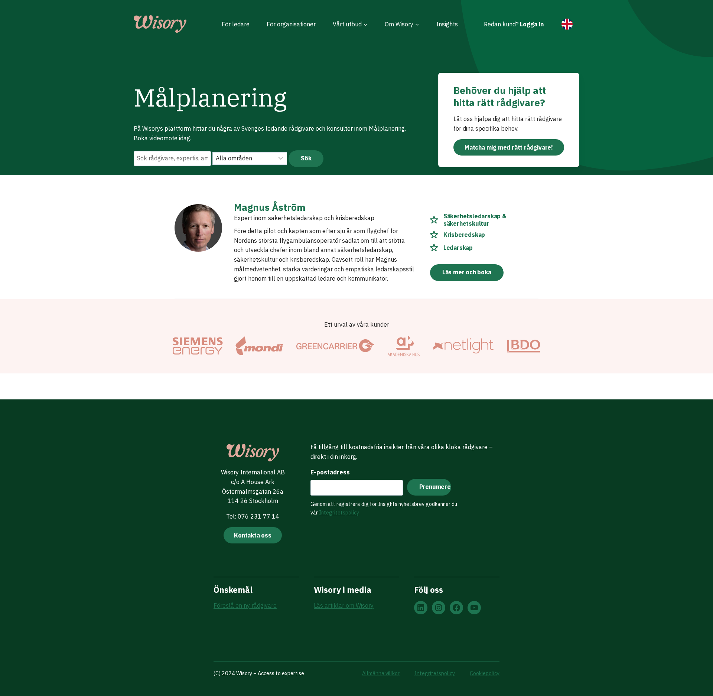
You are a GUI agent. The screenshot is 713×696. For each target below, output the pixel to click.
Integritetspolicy (339, 512)
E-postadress (330, 472)
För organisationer (291, 24)
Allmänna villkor (381, 673)
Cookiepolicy (484, 673)
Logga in (532, 24)
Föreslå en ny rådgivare (245, 605)
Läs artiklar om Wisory (344, 605)
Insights (447, 24)
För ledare (236, 24)
